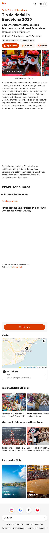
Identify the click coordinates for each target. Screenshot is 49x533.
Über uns (10, 524)
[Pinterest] (37, 510)
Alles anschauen (14, 71)
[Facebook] (20, 510)
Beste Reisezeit (14, 10)
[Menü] (42, 4)
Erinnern (26, 327)
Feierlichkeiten (9, 41)
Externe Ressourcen (16, 194)
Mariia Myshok (16, 267)
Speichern (12, 46)
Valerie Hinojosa (27, 78)
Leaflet (23, 367)
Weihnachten (26, 41)
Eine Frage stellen (10, 201)
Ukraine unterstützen (34, 524)
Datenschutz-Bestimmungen (14, 528)
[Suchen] (34, 4)
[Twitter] (29, 510)
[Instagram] (12, 510)
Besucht (29, 46)
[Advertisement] (24, 137)
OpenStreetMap (33, 367)
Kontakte (19, 524)
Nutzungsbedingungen (37, 528)
